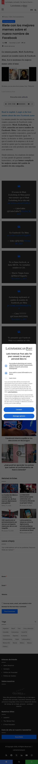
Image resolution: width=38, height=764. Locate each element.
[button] (19, 378)
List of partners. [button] (12, 392)
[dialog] (19, 382)
